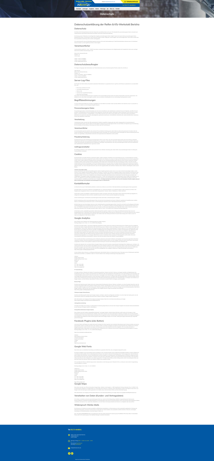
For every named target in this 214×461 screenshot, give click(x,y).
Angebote (91, 8)
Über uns (112, 8)
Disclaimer (87, 459)
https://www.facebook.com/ (80, 343)
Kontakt (117, 8)
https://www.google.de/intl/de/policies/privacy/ (126, 392)
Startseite (78, 8)
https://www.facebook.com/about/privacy (83, 332)
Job (107, 8)
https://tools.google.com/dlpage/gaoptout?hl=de (84, 249)
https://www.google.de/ (79, 266)
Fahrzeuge (102, 8)
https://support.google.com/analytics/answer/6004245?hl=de (87, 300)
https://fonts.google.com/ (79, 382)
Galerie (97, 8)
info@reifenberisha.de (76, 447)
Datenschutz (82, 459)
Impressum (77, 459)
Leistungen (85, 8)
